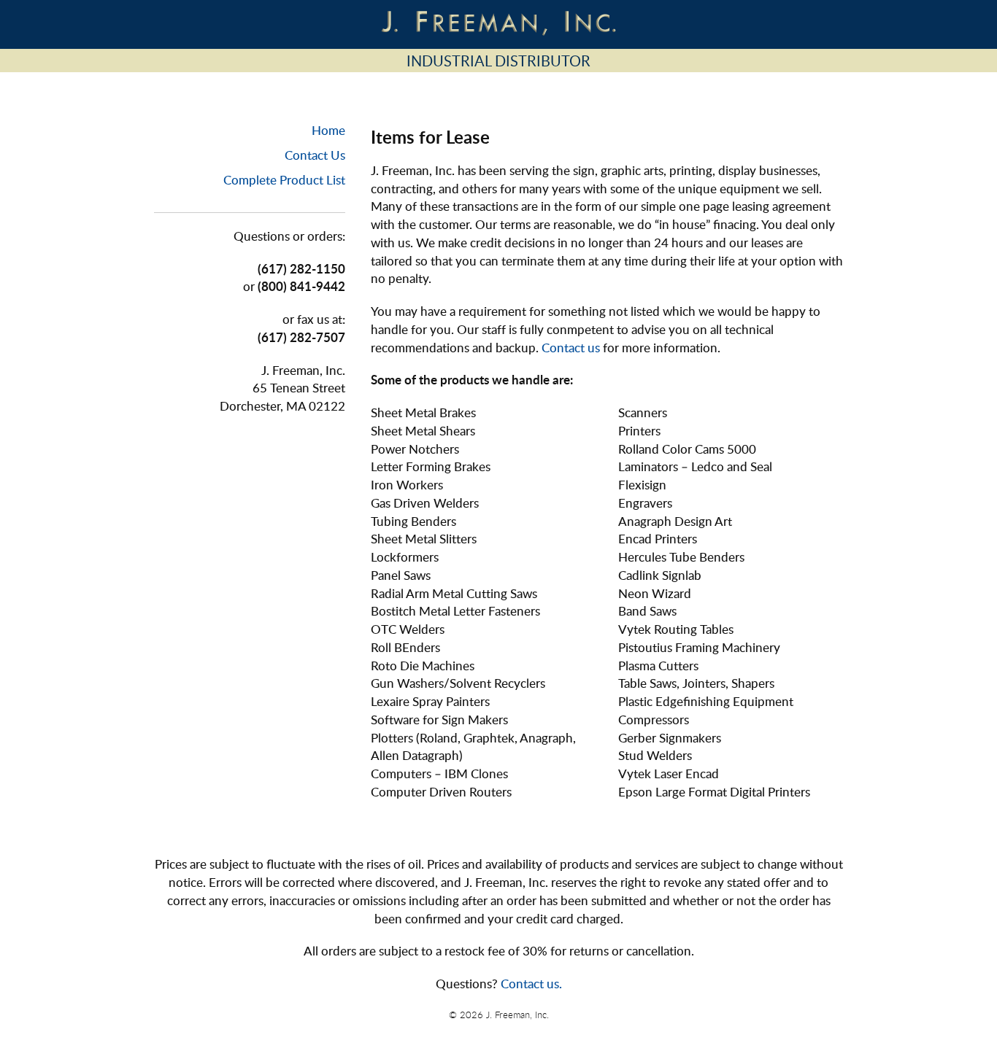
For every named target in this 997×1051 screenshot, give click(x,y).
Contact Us (315, 155)
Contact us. (531, 983)
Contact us (571, 347)
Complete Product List (284, 179)
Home (328, 130)
